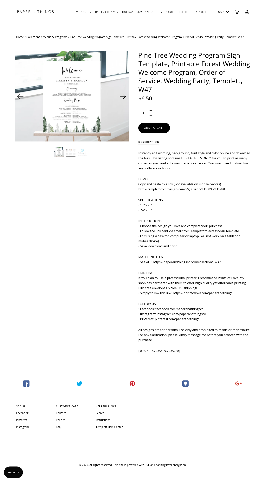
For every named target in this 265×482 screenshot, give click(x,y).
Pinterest (21, 420)
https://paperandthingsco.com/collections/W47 (187, 262)
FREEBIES (184, 12)
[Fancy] (185, 383)
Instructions (103, 420)
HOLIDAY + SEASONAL (136, 12)
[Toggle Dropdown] (90, 12)
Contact (61, 413)
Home (20, 37)
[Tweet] (79, 383)
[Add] (238, 383)
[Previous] (20, 96)
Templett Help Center (109, 427)
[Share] (26, 383)
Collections (33, 37)
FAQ (58, 427)
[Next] (123, 96)
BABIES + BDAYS (105, 12)
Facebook (22, 413)
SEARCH (201, 12)
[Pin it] (132, 383)
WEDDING (82, 12)
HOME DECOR (165, 12)
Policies (60, 420)
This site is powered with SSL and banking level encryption (149, 465)
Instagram (22, 427)
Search (100, 413)
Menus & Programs (55, 37)
